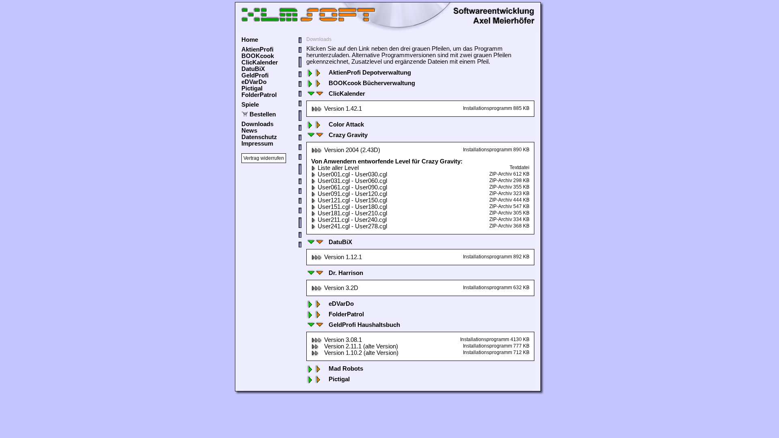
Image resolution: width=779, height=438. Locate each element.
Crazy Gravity (348, 135)
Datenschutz (259, 137)
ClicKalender (259, 62)
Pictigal (252, 88)
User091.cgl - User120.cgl (352, 194)
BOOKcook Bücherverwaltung (372, 83)
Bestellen (263, 114)
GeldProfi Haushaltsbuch (364, 325)
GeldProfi (255, 75)
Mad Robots (346, 368)
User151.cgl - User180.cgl (352, 207)
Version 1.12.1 (343, 257)
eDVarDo (254, 82)
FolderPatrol (259, 95)
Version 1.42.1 (343, 108)
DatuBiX (253, 69)
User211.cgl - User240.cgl (352, 220)
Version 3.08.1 (343, 340)
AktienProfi (257, 49)
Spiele (250, 104)
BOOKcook (257, 56)
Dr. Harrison (346, 273)
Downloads (257, 124)
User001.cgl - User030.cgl (352, 174)
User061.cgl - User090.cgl (352, 187)
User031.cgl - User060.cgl (352, 181)
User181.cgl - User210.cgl (352, 213)
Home (249, 39)
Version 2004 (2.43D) (352, 150)
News (249, 130)
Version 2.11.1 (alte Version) (361, 346)
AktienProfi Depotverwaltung (370, 72)
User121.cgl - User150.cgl (352, 200)
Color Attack (346, 124)
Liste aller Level (338, 168)
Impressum (257, 143)
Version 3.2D (341, 288)
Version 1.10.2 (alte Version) (361, 353)
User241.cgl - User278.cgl (352, 226)
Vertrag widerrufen (263, 158)
